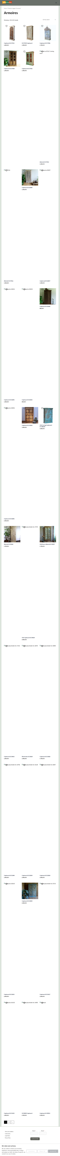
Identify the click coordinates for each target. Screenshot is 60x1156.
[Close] (58, 1145)
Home (5, 8)
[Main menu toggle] (56, 2)
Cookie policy (7, 1133)
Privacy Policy (7, 1137)
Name (34, 1130)
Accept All (53, 1151)
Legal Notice (7, 1135)
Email (42, 1130)
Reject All (42, 1151)
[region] (30, 1150)
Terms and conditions (9, 1131)
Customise (32, 1151)
